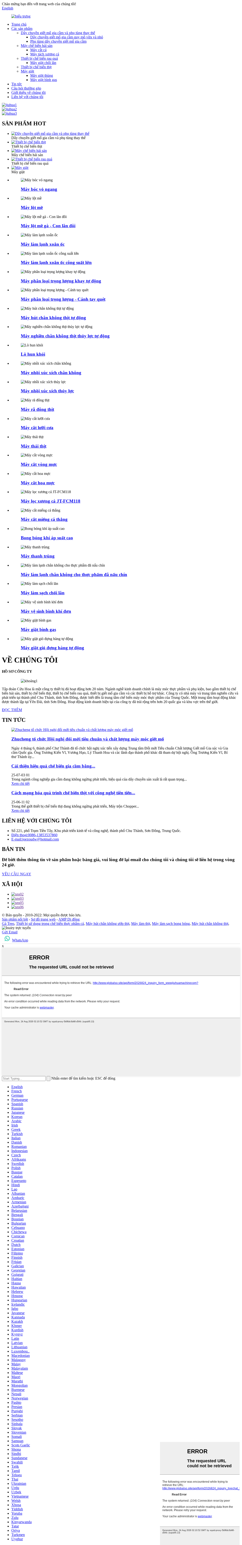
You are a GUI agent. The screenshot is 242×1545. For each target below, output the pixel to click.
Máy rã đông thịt (37, 409)
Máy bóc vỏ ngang (39, 189)
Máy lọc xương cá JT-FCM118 (50, 501)
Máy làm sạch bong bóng (171, 924)
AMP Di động (69, 919)
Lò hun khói (33, 354)
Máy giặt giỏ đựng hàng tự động (52, 647)
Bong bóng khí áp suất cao (47, 537)
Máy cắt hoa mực (38, 482)
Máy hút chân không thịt (210, 924)
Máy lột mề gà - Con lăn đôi (48, 225)
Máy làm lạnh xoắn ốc (43, 244)
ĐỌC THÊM (12, 710)
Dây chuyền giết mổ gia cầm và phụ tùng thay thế (58, 33)
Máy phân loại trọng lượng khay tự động (61, 280)
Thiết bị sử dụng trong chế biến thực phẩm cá (50, 924)
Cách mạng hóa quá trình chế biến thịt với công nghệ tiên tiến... (73, 792)
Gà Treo (8, 924)
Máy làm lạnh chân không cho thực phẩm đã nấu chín (74, 574)
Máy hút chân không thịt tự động (53, 317)
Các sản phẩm (21, 29)
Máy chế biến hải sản (36, 46)
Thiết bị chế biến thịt (36, 67)
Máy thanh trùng (38, 556)
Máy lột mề (32, 207)
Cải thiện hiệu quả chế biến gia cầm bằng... (53, 765)
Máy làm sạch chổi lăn (43, 592)
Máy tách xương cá (44, 54)
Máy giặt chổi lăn (43, 63)
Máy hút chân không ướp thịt (107, 924)
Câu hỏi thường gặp (26, 88)
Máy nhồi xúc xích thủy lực (47, 390)
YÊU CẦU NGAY (16, 874)
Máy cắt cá (38, 50)
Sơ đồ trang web (43, 919)
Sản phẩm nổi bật (15, 919)
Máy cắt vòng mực (39, 464)
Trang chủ (18, 24)
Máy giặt (27, 71)
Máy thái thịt (33, 446)
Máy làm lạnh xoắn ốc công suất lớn (56, 262)
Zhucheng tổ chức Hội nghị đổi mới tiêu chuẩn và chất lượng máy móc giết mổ (87, 738)
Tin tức (16, 84)
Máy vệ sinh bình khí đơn (46, 611)
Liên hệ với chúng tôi (27, 97)
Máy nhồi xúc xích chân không (51, 372)
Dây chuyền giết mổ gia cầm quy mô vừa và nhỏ (66, 37)
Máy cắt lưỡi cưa (37, 427)
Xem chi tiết (20, 784)
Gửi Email (9, 932)
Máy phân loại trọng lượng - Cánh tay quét (63, 299)
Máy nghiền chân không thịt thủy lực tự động (65, 335)
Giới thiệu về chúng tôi (28, 93)
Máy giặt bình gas (43, 80)
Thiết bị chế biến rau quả (39, 58)
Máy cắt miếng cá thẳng (44, 519)
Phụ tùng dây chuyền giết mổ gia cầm (58, 41)
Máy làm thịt (140, 924)
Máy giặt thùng (41, 75)
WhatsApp (20, 940)
